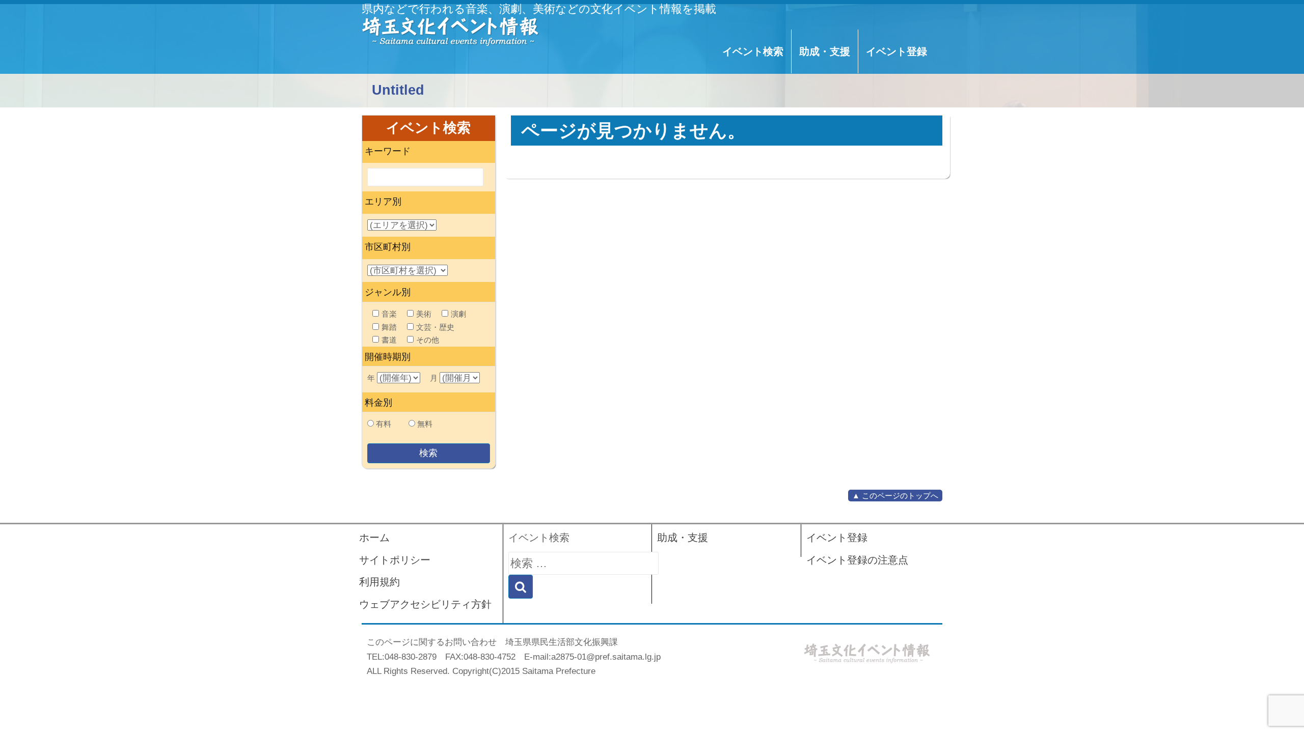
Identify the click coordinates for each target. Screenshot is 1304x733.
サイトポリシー (394, 560)
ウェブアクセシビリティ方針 (425, 604)
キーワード (388, 151)
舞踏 (389, 327)
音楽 (389, 313)
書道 (389, 339)
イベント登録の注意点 (857, 560)
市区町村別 (388, 247)
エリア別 (383, 201)
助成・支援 (824, 51)
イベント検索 (752, 51)
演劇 (458, 313)
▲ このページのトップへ (895, 495)
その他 (427, 339)
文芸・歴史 (435, 327)
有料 (383, 423)
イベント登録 (896, 51)
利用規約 (379, 581)
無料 (424, 423)
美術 (423, 313)
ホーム (374, 537)
